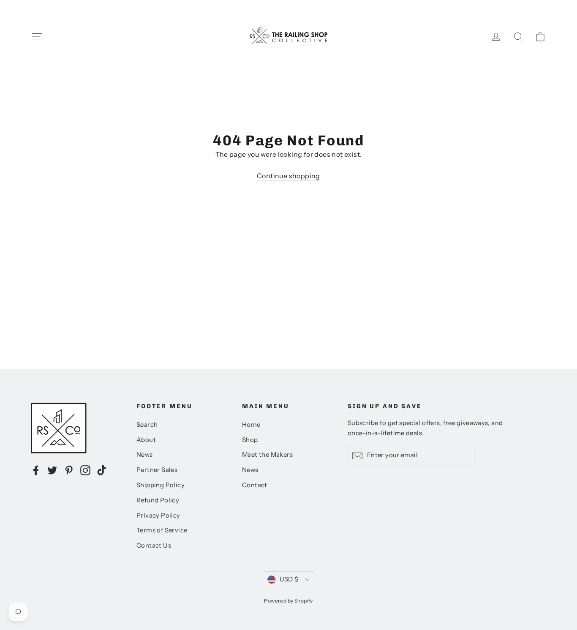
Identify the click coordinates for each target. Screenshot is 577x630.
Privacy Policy (158, 515)
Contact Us (153, 545)
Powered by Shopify (288, 600)
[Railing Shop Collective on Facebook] (36, 469)
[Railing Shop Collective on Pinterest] (69, 469)
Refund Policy (157, 500)
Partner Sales (156, 470)
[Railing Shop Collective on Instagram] (85, 469)
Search (147, 424)
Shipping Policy (160, 485)
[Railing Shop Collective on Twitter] (52, 469)
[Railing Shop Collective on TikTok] (102, 469)
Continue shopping (288, 176)
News (144, 454)
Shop (250, 440)
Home (251, 424)
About (146, 440)
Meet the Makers (267, 454)
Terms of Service (161, 530)
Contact (254, 485)
